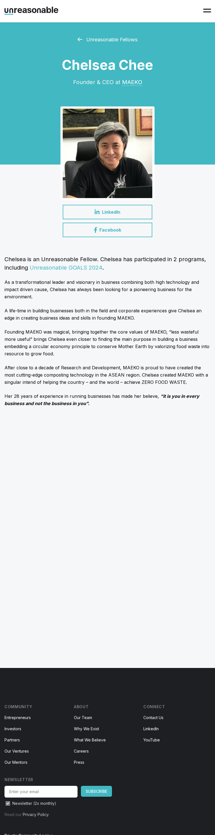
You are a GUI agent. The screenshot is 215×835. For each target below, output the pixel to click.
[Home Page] (31, 11)
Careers (81, 751)
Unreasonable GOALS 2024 (66, 267)
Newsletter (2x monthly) (34, 803)
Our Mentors (15, 762)
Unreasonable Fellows (111, 39)
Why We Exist (86, 728)
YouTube (151, 740)
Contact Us (153, 717)
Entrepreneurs (17, 717)
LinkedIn (151, 728)
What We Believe (90, 740)
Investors (12, 728)
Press (79, 762)
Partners (12, 740)
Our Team (83, 717)
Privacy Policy (35, 814)
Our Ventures (16, 751)
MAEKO (132, 82)
